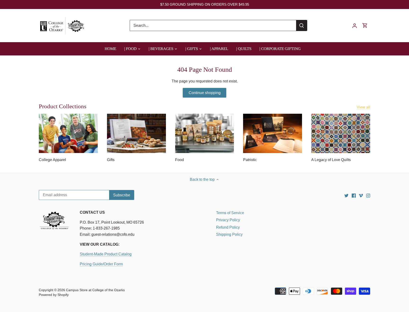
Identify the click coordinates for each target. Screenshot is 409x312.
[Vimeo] (361, 195)
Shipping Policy (229, 234)
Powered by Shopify (54, 295)
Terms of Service (230, 213)
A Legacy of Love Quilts (331, 160)
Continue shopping (205, 93)
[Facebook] (354, 195)
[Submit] (301, 25)
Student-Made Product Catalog (106, 254)
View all (363, 107)
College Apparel (52, 160)
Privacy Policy (228, 220)
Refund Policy (228, 227)
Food (179, 160)
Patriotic (250, 160)
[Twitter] (346, 195)
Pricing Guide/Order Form (101, 264)
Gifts (111, 160)
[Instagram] (368, 195)
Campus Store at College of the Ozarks (95, 290)
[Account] (354, 25)
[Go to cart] (365, 25)
